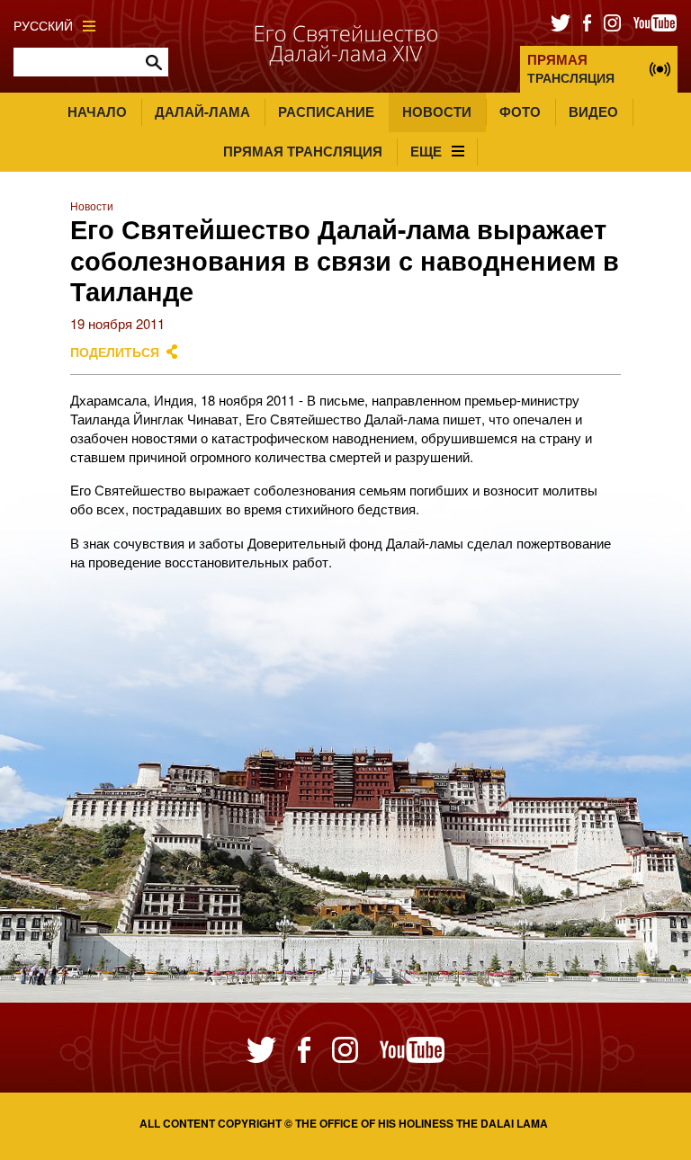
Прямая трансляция (302, 151)
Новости (436, 111)
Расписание (326, 111)
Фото (520, 111)
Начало (97, 111)
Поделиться (114, 352)
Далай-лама (202, 111)
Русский (43, 25)
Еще (426, 151)
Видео (593, 111)
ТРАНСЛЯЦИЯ (571, 67)
